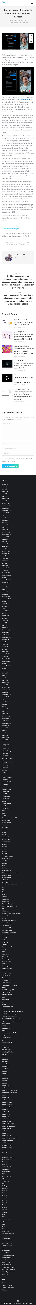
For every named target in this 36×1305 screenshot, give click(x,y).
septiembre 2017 (6, 666)
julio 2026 (4, 486)
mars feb (4, 1057)
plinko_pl (4, 1200)
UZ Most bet (5, 1252)
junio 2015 (5, 728)
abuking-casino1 (6, 820)
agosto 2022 (5, 582)
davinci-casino (6, 956)
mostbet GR (5, 1111)
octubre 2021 (5, 601)
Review (4, 1205)
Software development (8, 1233)
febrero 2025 (5, 527)
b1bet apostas (6, 858)
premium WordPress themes (24, 1303)
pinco (3, 1183)
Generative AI (6, 999)
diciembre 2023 (6, 551)
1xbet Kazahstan (6, 789)
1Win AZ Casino (6, 748)
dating (3, 951)
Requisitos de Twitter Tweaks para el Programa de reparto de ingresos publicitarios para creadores (24, 349)
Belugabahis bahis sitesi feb (10, 873)
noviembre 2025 (6, 505)
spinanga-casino (6, 1238)
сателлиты (5, 1150)
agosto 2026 (5, 484)
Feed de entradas (7, 1285)
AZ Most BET (6, 853)
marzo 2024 (5, 544)
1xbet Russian (6, 806)
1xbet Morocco (6, 798)
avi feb (4, 832)
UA (3, 1248)
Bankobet (4, 868)
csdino (4, 949)
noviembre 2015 (6, 718)
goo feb (4, 1004)
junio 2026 (5, 489)
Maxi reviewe (5, 1059)
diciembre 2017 (6, 658)
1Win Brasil (5, 753)
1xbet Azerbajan (6, 775)
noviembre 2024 (6, 534)
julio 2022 (4, 584)
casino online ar (6, 925)
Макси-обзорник (6, 971)
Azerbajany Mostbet (7, 856)
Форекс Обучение (7, 968)
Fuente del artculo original (10, 229)
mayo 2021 (5, 611)
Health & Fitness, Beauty (9, 1014)
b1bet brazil (5, 863)
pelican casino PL (7, 1176)
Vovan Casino (6, 1262)
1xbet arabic (5, 772)
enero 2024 (5, 549)
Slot (3, 1221)
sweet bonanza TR (7, 1243)
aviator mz (5, 849)
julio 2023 (4, 556)
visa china (5, 1260)
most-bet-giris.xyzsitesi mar (9, 1092)
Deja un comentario (23, 244)
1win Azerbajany (6, 751)
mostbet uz (5, 1133)
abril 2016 (4, 706)
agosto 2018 (5, 639)
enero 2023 (5, 570)
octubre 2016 (5, 692)
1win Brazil (5, 755)
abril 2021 (4, 613)
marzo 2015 (5, 735)
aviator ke (4, 846)
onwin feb (4, 1164)
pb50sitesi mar (6, 1171)
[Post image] (7, 323)
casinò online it (6, 916)
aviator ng (4, 851)
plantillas (4, 1190)
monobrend (5, 1078)
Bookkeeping (5, 901)
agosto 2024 (5, 537)
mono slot (4, 1071)
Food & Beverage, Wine (8, 990)
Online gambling (6, 1162)
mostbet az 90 (6, 1100)
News (3, 1155)
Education (4, 978)
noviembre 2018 (6, 632)
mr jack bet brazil (7, 1145)
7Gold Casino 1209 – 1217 (9, 818)
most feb (4, 1088)
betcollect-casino (6, 875)
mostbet (4, 1095)
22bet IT (4, 815)
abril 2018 (4, 649)
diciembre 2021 (6, 596)
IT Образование (6, 1037)
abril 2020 (4, 623)
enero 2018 (5, 656)
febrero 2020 (5, 627)
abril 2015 (4, 733)
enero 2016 (5, 713)
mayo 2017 (5, 675)
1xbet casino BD (6, 782)
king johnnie (5, 1045)
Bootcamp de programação (9, 904)
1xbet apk (4, 770)
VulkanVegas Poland (7, 1272)
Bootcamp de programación (9, 906)
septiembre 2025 (6, 510)
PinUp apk (5, 1186)
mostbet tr (5, 1131)
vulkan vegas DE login (8, 1267)
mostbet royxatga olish (8, 1126)
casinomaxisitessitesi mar (9, 932)
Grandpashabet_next (7, 1006)
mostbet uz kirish (7, 1135)
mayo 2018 (5, 646)
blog (3, 887)
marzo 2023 (5, 565)
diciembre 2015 (6, 716)
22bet (3, 810)
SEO (3, 1214)
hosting (4, 1025)
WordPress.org (6, 1290)
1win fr (4, 760)
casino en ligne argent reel (9, 920)
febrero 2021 (5, 615)
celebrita (4, 937)
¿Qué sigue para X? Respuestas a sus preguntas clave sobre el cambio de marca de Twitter (24, 364)
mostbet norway (6, 1121)
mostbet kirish (6, 1119)
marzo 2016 (5, 709)
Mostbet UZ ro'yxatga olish (9, 1138)
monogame (5, 1080)
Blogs (3, 892)
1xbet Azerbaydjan (7, 777)
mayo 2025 (5, 520)
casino (4, 918)
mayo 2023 (5, 560)
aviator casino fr (6, 841)
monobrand (5, 1076)
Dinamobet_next (6, 959)
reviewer (4, 1209)
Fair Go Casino (6, 982)
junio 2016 (5, 701)
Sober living (5, 1229)
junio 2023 (5, 558)
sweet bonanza (6, 1241)
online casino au (6, 1159)
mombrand (5, 1066)
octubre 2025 (5, 508)
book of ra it (5, 899)
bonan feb (4, 894)
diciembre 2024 (6, 532)
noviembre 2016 (6, 689)
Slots (3, 1224)
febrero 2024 (5, 546)
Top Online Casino (7, 1245)
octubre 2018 (5, 635)
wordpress (5, 1274)
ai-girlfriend (5, 827)
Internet (4, 1030)
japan (3, 1040)
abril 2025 (4, 522)
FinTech (4, 987)
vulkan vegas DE (6, 1264)
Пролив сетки (6, 975)
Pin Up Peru (5, 1181)
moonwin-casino (6, 1085)
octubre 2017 (5, 663)
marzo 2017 (5, 680)
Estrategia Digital (8, 35)
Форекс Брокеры (7, 966)
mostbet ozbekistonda (8, 1123)
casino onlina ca (6, 923)
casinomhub (5, 935)
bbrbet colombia (6, 870)
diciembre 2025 (6, 503)
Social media (5, 1231)
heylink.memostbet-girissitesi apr (11, 1018)
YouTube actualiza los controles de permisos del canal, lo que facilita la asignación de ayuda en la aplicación (23, 394)
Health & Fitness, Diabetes (9, 1016)
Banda (3, 865)
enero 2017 (5, 685)
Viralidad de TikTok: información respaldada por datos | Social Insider (23, 322)
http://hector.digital (20, 258)
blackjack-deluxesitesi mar (9, 884)
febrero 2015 (5, 737)
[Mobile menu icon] (32, 3)
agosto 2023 (5, 553)
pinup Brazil (5, 1188)
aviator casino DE (7, 839)
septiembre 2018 (6, 637)
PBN (3, 1174)
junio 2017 (5, 673)
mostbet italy (5, 1116)
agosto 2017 (5, 668)
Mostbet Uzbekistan (7, 1140)
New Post (4, 1152)
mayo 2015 (5, 730)
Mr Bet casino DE (7, 1143)
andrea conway (25, 100)
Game (3, 997)
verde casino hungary (8, 1255)
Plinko (3, 1193)
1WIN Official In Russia (8, 763)
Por (26, 243)
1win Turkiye (5, 765)
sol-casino (5, 1236)
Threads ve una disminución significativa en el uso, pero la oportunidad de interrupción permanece (23, 378)
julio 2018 (4, 642)
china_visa (5, 942)
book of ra (4, 896)
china (3, 939)
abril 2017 (4, 678)
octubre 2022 (5, 577)
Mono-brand (5, 1073)
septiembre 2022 (6, 580)
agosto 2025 (5, 513)
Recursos (4, 1202)
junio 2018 (5, 644)
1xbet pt (4, 801)
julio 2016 (4, 699)
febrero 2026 (5, 498)
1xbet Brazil (5, 779)
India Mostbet (6, 1028)
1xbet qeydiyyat (6, 803)
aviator (4, 834)
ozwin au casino (6, 1166)
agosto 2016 (5, 697)
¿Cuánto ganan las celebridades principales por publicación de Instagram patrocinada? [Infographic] (24, 335)
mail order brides (6, 1049)
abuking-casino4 (6, 822)
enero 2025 (5, 529)
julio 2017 (4, 670)
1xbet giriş (5, 784)
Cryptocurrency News (8, 947)
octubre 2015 (5, 721)
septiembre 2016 (6, 694)
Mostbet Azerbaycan (7, 1107)
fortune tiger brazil (7, 994)
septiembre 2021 (6, 603)
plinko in (4, 1195)
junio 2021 (5, 608)
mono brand (5, 1068)
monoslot (4, 1083)
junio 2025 (5, 517)
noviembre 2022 (6, 575)
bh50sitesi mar (6, 880)
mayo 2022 (5, 589)
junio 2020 (5, 620)
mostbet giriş (5, 1109)
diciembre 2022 (6, 572)
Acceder (4, 1283)
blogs (3, 889)
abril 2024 (4, 541)
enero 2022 (5, 594)
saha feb (4, 1212)
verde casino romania (8, 1257)
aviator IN (4, 844)
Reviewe (4, 1207)
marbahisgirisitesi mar (8, 1052)
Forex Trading (6, 992)
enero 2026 (5, 501)
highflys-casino (6, 1023)
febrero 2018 (5, 654)
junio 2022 (5, 587)
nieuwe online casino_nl (8, 1157)
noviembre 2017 (6, 661)
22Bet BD (4, 813)
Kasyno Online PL (7, 1042)
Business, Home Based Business (11, 913)
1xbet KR (4, 794)
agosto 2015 (5, 725)
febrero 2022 (5, 592)
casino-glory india (7, 930)
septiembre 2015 (6, 723)
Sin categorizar (6, 1219)
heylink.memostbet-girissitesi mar (11, 1021)
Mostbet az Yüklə (7, 1102)
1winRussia (5, 767)
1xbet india (5, 787)
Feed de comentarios (8, 1287)
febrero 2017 (5, 682)
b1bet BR (4, 861)
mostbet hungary (6, 1114)
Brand (3, 908)
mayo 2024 (5, 539)
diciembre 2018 (6, 630)
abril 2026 (4, 494)
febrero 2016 (5, 711)
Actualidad (5, 825)
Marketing (4, 1054)
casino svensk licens (8, 927)
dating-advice (5, 954)
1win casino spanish (7, 758)
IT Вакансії (5, 1035)
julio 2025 (4, 515)
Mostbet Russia (6, 1128)
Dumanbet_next (6, 961)
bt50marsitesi (5, 911)
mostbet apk (5, 1097)
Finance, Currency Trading (9, 985)
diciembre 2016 (6, 687)
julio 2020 (4, 618)
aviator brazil (5, 837)
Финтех (4, 963)
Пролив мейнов (6, 973)
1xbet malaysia (6, 796)
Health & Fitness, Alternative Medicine (12, 1011)
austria (4, 830)
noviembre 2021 (6, 599)
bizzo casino (5, 882)
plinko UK (4, 1198)
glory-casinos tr (6, 1002)
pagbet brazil (5, 1169)
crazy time (5, 944)
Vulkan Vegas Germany (8, 1269)
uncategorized (6, 1250)
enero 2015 (5, 740)
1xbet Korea (5, 791)
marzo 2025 (5, 525)
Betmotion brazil (6, 877)
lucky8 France (6, 1047)
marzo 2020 (5, 625)
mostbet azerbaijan (7, 1104)
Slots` (3, 1226)
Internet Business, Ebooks (9, 1033)
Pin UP (4, 1178)
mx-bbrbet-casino (7, 1147)
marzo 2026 (5, 496)
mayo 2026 (5, 491)
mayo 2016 (5, 704)
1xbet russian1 (6, 808)
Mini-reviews (5, 1064)
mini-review (5, 1061)
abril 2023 (4, 563)
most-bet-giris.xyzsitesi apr (9, 1090)
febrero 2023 (5, 568)
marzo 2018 (5, 651)
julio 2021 (4, 606)
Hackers (4, 1009)
